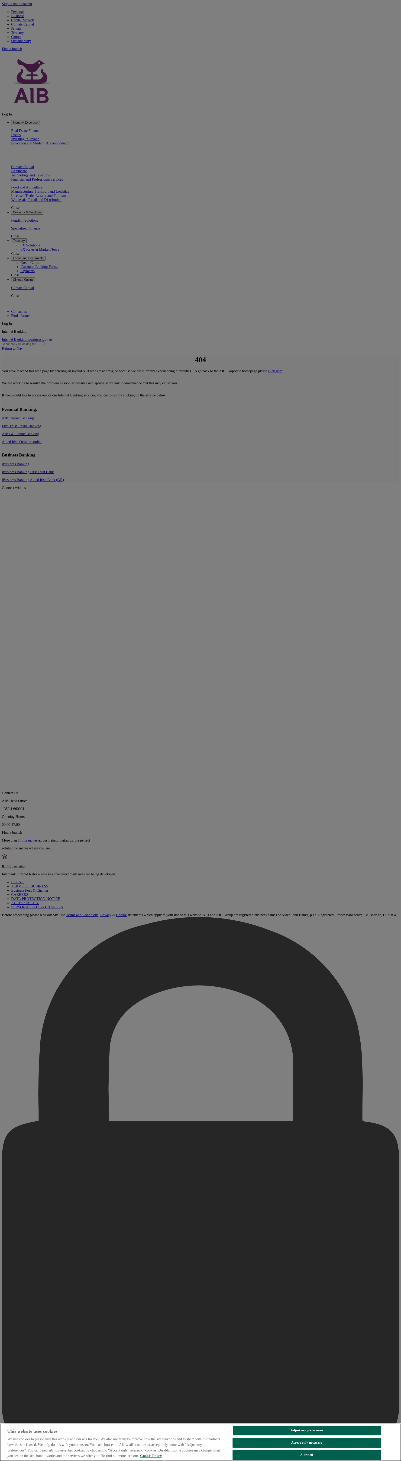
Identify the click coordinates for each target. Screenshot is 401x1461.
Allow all (306, 1455)
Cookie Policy (151, 1456)
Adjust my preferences (307, 1430)
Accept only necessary (306, 1442)
